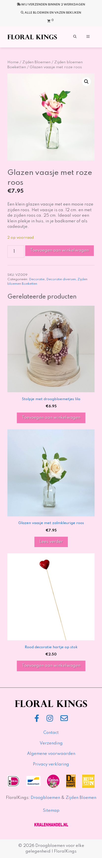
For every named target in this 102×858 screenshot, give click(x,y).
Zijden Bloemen (36, 62)
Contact (51, 733)
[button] (74, 37)
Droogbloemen (45, 798)
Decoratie (37, 279)
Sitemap (51, 811)
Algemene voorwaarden (51, 754)
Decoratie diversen (61, 279)
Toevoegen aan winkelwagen (59, 250)
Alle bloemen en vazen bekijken (53, 12)
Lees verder (51, 542)
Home (13, 62)
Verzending (51, 743)
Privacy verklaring (51, 764)
